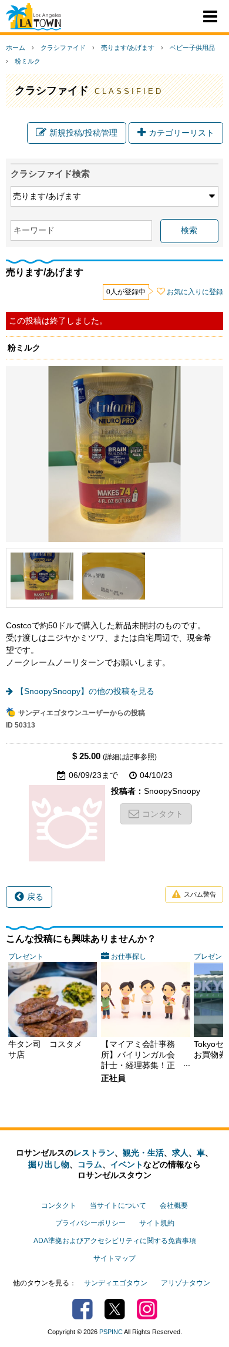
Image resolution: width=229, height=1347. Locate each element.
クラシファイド (63, 47)
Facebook (82, 1309)
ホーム (15, 47)
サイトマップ (114, 1258)
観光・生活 (143, 1152)
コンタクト (162, 814)
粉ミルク (28, 61)
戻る (35, 896)
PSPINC (111, 1331)
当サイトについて (118, 1205)
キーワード (34, 230)
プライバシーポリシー (90, 1223)
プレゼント (25, 956)
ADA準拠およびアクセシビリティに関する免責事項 (114, 1241)
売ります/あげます (127, 47)
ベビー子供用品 (192, 47)
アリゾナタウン (185, 1283)
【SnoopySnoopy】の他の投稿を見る (85, 691)
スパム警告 (200, 894)
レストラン (93, 1152)
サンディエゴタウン (115, 1283)
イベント (126, 1164)
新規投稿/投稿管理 (83, 132)
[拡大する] (42, 576)
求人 (180, 1152)
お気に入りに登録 (195, 292)
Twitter (115, 1309)
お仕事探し (128, 956)
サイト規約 (156, 1223)
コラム (90, 1164)
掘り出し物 (48, 1164)
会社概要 (174, 1205)
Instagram (147, 1309)
